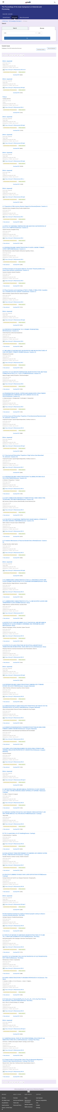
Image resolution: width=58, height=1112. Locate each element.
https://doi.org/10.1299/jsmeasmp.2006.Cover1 (15, 69)
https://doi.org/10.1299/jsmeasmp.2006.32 (14, 989)
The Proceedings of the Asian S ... (15, 21)
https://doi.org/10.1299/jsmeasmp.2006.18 (14, 636)
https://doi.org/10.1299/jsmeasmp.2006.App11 (15, 904)
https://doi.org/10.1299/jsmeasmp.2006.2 (14, 238)
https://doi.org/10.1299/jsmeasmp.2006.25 (14, 824)
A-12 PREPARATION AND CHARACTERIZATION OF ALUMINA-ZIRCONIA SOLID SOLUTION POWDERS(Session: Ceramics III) (24, 477)
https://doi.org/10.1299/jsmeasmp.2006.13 (14, 510)
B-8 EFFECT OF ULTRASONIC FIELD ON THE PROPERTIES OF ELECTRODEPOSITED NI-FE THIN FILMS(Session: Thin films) (25, 957)
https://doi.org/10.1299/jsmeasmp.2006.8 (14, 384)
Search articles (5, 1105)
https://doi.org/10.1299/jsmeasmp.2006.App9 (15, 675)
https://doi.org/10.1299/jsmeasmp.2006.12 (14, 488)
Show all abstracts (51, 48)
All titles (4, 1098)
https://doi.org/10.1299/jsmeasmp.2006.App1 (15, 87)
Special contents (29, 1104)
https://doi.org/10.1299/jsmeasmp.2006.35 (14, 1071)
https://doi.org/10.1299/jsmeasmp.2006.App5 (15, 197)
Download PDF (16, 75)
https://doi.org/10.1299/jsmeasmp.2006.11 (14, 467)
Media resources (28, 1107)
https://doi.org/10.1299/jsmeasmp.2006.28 (14, 886)
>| (23, 55)
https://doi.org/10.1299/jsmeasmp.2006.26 (14, 843)
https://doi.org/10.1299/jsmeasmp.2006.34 (14, 1050)
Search (15, 28)
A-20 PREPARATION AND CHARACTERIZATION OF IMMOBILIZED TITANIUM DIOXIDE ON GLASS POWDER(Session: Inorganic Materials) (23, 685)
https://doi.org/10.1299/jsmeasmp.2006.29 (14, 925)
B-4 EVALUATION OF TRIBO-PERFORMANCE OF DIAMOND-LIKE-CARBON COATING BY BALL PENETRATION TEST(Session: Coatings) (25, 854)
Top (28, 1092)
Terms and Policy (17, 1105)
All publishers (5, 1102)
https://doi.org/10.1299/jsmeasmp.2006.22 (14, 739)
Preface (5, 97)
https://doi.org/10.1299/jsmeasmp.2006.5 (14, 302)
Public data (16, 1102)
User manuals (39, 1098)
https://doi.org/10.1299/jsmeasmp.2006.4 (14, 280)
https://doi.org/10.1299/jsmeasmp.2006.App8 (15, 570)
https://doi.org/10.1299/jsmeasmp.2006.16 (14, 591)
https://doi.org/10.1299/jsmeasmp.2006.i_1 (14, 107)
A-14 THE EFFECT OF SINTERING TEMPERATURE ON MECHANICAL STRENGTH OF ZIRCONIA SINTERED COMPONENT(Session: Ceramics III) (25, 520)
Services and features (18, 1100)
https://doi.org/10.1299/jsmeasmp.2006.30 (14, 947)
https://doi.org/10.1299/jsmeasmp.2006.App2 (15, 125)
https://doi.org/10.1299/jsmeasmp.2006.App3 (15, 143)
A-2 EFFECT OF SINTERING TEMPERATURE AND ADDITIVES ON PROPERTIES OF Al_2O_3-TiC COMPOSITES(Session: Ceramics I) (24, 226)
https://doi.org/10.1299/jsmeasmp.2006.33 (14, 1011)
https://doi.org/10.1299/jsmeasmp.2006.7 (14, 362)
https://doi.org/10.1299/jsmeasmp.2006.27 (14, 865)
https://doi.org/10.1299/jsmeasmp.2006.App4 (15, 161)
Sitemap (38, 1107)
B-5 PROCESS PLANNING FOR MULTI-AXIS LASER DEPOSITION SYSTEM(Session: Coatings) (25, 875)
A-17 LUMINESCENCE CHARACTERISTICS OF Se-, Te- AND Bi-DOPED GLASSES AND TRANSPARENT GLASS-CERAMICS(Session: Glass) (25, 601)
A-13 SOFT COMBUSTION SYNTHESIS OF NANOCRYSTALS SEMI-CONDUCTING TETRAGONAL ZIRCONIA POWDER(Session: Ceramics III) (24, 498)
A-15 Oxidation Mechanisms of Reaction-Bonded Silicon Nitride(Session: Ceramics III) (25, 541)
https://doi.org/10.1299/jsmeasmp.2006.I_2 (14, 179)
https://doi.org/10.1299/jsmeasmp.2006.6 (14, 341)
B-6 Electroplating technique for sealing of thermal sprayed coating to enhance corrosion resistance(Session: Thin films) (24, 914)
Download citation (41, 49)
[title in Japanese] (7, 61)
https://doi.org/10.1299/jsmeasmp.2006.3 (14, 259)
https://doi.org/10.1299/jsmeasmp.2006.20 (14, 696)
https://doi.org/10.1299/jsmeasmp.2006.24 (14, 802)
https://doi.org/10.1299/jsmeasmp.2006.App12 (15, 1028)
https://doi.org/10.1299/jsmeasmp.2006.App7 (15, 446)
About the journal (24, 17)
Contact (38, 1105)
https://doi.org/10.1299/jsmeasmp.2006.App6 (15, 320)
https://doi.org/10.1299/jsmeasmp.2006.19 (14, 657)
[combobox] (20, 32)
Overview (15, 1098)
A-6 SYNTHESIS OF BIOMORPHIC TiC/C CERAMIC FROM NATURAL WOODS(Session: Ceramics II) (21, 330)
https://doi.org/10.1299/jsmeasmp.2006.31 (14, 968)
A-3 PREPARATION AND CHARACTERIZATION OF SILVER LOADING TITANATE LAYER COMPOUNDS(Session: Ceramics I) (23, 248)
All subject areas (6, 1100)
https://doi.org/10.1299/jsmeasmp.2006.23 (14, 762)
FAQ (37, 1102)
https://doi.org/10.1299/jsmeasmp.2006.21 (14, 717)
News (26, 1098)
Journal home (6, 17)
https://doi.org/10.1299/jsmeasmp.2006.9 (14, 406)
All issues (14, 17)
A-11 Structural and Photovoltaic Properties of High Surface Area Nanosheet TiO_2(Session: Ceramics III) (23, 456)
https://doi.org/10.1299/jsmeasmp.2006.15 (14, 552)
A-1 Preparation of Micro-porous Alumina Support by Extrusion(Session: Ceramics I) (25, 206)
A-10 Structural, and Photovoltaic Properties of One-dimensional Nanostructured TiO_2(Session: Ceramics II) (24, 416)
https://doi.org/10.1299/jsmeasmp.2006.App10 (15, 780)
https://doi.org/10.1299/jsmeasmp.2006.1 (14, 216)
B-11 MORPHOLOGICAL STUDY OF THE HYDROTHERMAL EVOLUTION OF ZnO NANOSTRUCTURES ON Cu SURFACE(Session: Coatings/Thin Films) (24, 1039)
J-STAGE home (5, 21)
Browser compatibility (41, 1100)
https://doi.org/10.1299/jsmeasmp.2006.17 (14, 613)
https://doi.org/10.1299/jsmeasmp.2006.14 (14, 531)
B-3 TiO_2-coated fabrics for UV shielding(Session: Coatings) (19, 833)
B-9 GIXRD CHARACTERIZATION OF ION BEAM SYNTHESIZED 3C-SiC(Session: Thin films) (25, 978)
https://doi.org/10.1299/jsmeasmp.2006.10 (14, 428)
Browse (42, 28)
